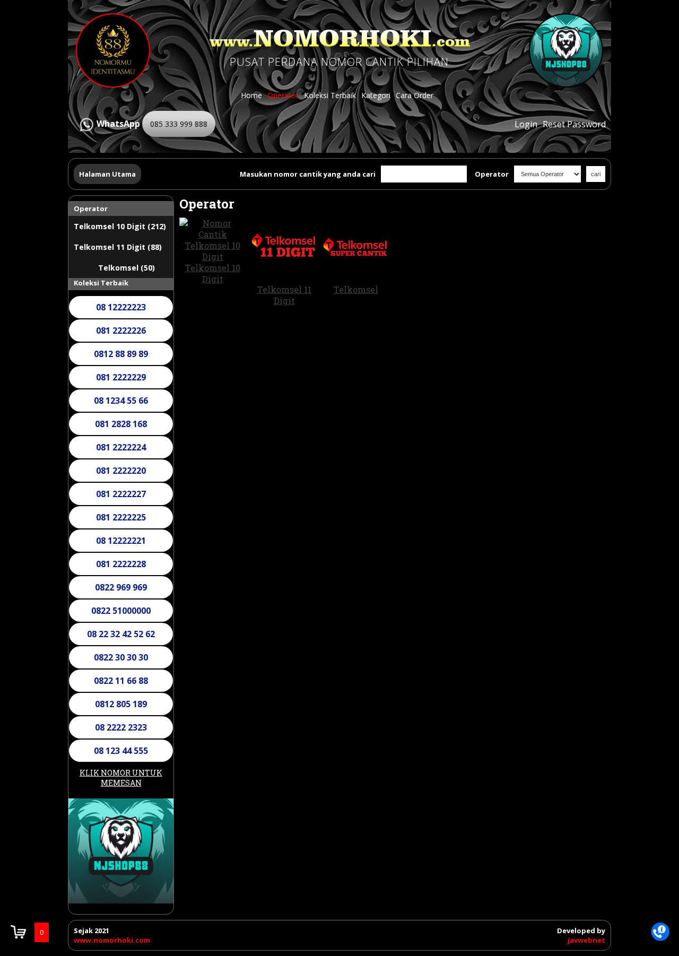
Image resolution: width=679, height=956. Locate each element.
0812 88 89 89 (121, 354)
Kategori (375, 95)
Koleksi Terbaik (330, 95)
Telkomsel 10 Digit (212, 273)
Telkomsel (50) (126, 268)
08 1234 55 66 (121, 400)
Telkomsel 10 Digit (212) (120, 226)
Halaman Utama (107, 174)
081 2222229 (121, 377)
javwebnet (586, 940)
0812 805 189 (121, 704)
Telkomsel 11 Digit (284, 295)
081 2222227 (121, 494)
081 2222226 (121, 330)
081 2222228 (121, 564)
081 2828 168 (121, 424)
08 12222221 (121, 540)
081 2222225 (121, 517)
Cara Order (414, 95)
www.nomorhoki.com (112, 940)
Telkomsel (356, 289)
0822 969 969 (121, 587)
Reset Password (574, 124)
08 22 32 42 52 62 (121, 634)
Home (251, 95)
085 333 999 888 (178, 124)
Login (526, 124)
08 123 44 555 (121, 751)
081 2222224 (121, 447)
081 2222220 (121, 470)
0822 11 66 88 (121, 680)
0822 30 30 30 (121, 657)
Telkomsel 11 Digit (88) (118, 247)
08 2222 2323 (121, 727)
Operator (283, 95)
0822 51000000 (121, 610)
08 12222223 (121, 307)
